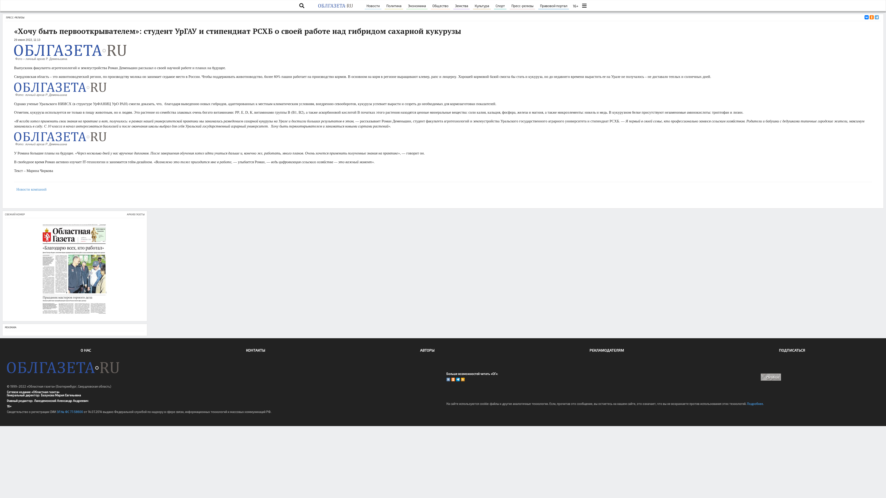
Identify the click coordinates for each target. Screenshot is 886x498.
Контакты (255, 350)
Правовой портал (553, 6)
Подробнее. (755, 404)
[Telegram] (877, 17)
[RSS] (463, 379)
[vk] (448, 379)
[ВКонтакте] (867, 17)
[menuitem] (373, 6)
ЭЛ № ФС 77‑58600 (70, 412)
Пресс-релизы (522, 6)
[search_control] (302, 6)
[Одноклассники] (872, 17)
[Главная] (335, 5)
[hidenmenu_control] (584, 6)
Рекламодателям (607, 350)
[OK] (453, 379)
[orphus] (771, 377)
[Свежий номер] (75, 269)
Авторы (427, 350)
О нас (86, 350)
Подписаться (792, 350)
